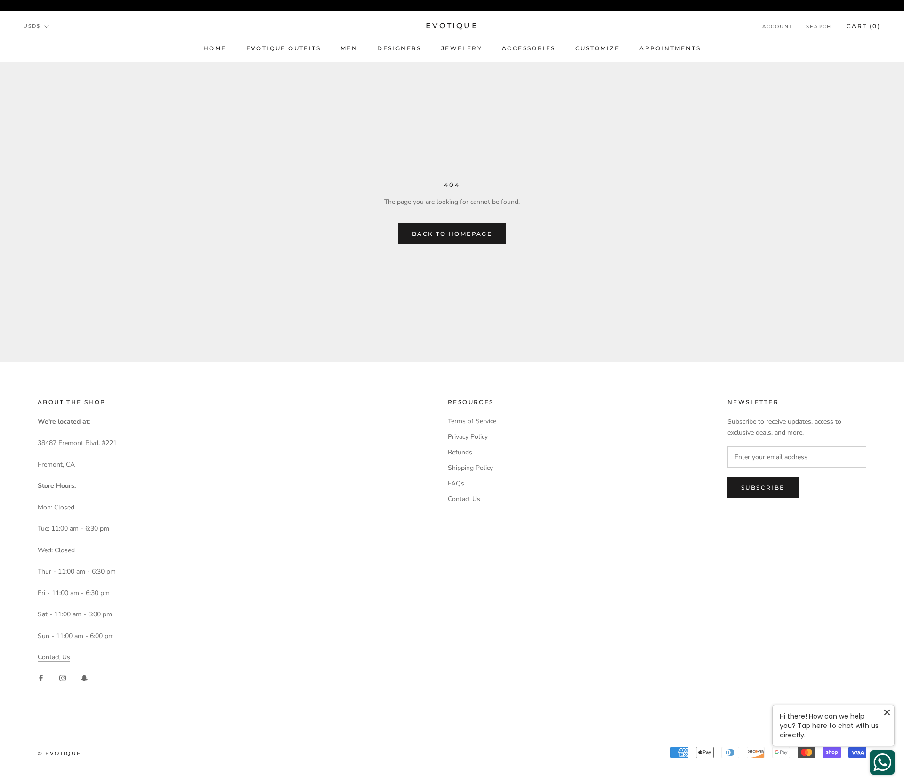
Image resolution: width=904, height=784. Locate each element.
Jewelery (461, 48)
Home (214, 48)
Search (818, 27)
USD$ (32, 26)
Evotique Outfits (283, 48)
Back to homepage (452, 233)
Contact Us (54, 657)
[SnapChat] (84, 677)
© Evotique (59, 753)
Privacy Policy (468, 436)
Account (777, 27)
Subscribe (763, 487)
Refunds (460, 452)
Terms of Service (472, 421)
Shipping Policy (470, 467)
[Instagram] (62, 677)
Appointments (670, 48)
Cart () (863, 26)
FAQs (456, 483)
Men (348, 48)
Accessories (528, 48)
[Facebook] (41, 677)
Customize (597, 48)
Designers (399, 48)
